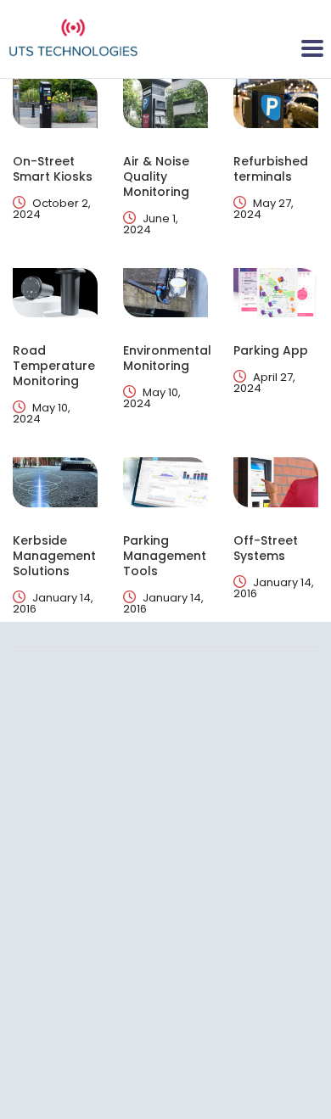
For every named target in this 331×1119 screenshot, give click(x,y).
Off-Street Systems (265, 548)
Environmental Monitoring (167, 358)
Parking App (270, 350)
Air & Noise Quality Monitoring (156, 176)
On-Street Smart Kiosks (53, 169)
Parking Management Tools (164, 555)
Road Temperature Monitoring (54, 365)
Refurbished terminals (270, 169)
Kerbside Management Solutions (54, 555)
